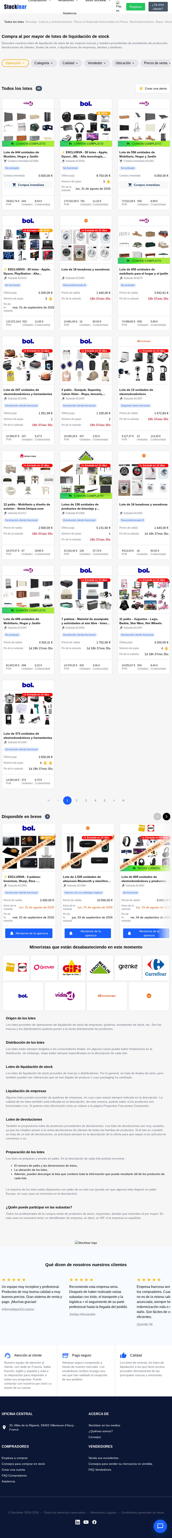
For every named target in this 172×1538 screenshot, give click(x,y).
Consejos (95, 1437)
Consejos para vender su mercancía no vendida (120, 1463)
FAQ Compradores (14, 1475)
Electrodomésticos (142, 21)
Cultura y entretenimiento (55, 21)
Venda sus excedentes (104, 1458)
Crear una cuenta (13, 1469)
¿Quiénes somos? (101, 1431)
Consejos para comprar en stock (23, 1463)
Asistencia (8, 1481)
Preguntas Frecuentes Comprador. (126, 1105)
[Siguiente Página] (114, 800)
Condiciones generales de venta (142, 1512)
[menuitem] (69, 13)
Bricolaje (31, 21)
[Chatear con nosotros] (160, 1526)
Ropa (159, 21)
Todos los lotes (14, 21)
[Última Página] (123, 800)
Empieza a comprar (15, 1458)
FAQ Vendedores (100, 1469)
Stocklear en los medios (104, 1425)
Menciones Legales (103, 1512)
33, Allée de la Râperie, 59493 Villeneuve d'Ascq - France (42, 1427)
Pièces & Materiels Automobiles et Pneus (101, 21)
